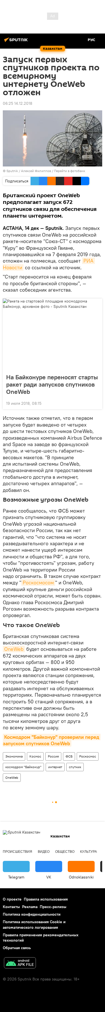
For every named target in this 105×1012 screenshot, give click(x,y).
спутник (75, 767)
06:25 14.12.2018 (17, 103)
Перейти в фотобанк (69, 171)
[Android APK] (20, 963)
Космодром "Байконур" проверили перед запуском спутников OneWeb (52, 740)
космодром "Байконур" (23, 767)
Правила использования (46, 899)
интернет (55, 767)
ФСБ (69, 756)
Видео (44, 852)
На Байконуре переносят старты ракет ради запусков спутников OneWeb (52, 384)
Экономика (14, 756)
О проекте (12, 899)
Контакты (11, 906)
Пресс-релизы (53, 906)
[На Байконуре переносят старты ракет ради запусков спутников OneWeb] (52, 334)
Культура (88, 852)
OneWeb (14, 649)
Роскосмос (87, 756)
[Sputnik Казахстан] (17, 41)
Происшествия (17, 852)
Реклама (30, 906)
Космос (35, 756)
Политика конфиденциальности (31, 914)
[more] (95, 402)
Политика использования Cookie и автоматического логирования (34, 924)
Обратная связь (17, 947)
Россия (53, 756)
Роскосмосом (38, 582)
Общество (64, 852)
